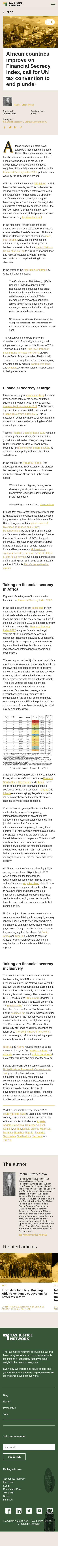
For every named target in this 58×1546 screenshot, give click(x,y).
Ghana (40, 782)
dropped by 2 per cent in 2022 (20, 406)
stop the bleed (31, 883)
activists (12, 367)
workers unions (38, 1050)
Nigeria (19, 936)
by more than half (32, 217)
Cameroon (31, 1125)
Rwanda (48, 778)
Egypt (41, 1125)
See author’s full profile (33, 1235)
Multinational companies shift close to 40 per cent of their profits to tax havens (27, 553)
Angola (7, 1125)
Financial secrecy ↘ (13, 121)
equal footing (14, 1005)
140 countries (33, 998)
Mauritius (45, 1128)
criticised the (18, 1013)
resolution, (30, 270)
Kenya (20, 1046)
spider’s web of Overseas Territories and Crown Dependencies (25, 527)
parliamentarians (40, 364)
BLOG (9, 12)
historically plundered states (33, 447)
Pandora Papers (32, 463)
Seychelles (24, 782)
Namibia (19, 1132)
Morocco (8, 1132)
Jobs (5, 1414)
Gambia (7, 1128)
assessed (37, 608)
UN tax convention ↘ (36, 121)
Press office (9, 1408)
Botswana (18, 1125)
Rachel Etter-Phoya (24, 105)
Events (7, 1401)
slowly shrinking (35, 395)
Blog (5, 1395)
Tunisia (7, 1140)
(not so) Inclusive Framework (32, 1031)
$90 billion (40, 183)
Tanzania (37, 1136)
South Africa (10, 782)
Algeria (41, 1121)
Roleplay (35, 1523)
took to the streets (42, 1054)
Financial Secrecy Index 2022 (20, 172)
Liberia (7, 793)
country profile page (14, 1114)
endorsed (41, 270)
